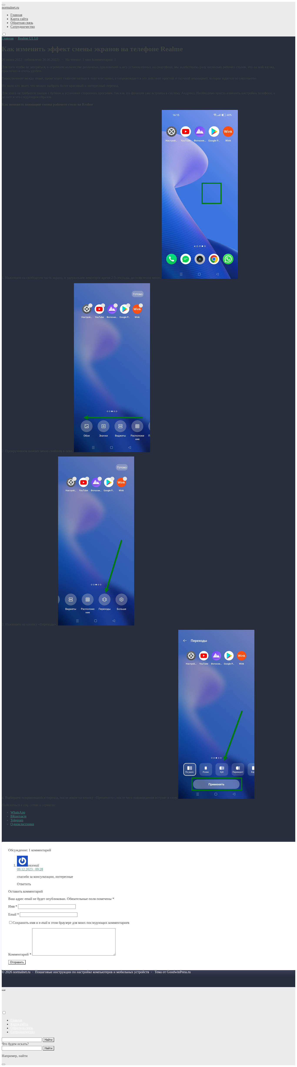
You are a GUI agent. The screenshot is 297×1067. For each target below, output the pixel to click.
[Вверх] (3, 990)
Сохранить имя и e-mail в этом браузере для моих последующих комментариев (71, 923)
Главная (16, 1020)
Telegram (16, 820)
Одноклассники (22, 824)
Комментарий (19, 954)
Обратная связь (21, 1028)
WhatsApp (17, 812)
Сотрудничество (22, 1032)
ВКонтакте (18, 816)
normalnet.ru (10, 7)
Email (13, 914)
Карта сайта (19, 1024)
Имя (12, 906)
